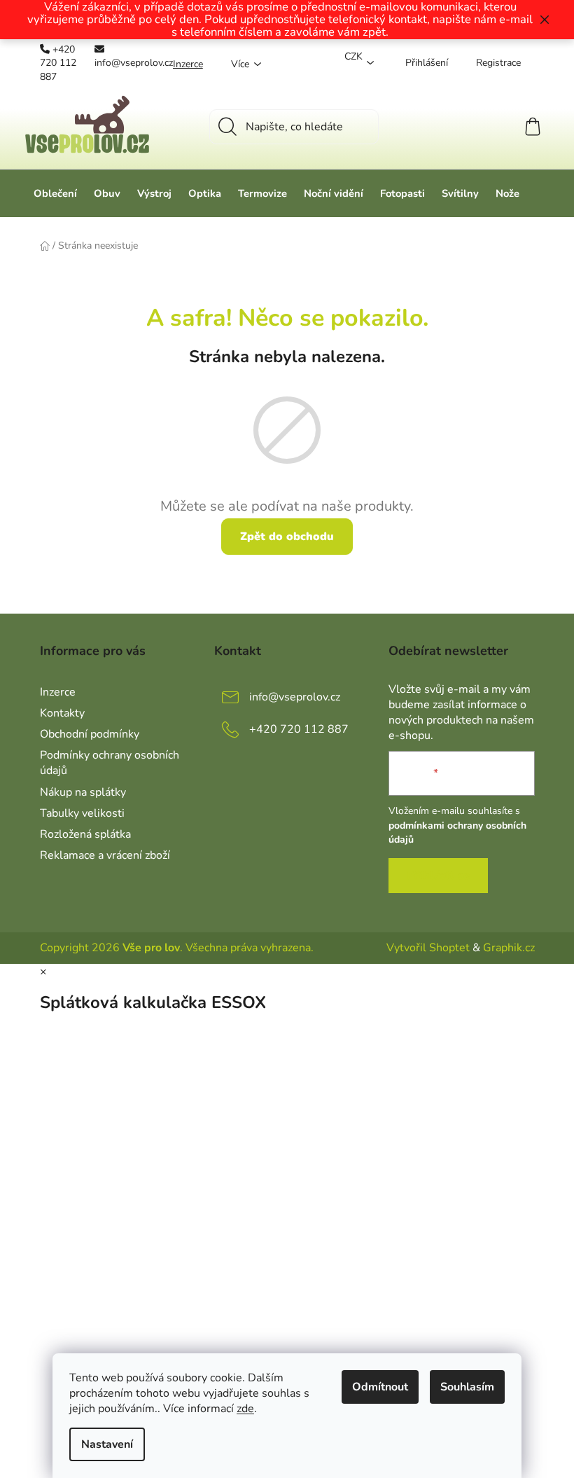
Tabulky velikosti (82, 813)
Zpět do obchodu (287, 536)
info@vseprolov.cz (133, 62)
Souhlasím (467, 1387)
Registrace (498, 62)
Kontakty (62, 713)
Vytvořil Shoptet (428, 947)
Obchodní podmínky (89, 734)
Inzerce (188, 64)
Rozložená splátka (85, 834)
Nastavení (107, 1444)
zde (245, 1408)
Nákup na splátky (83, 792)
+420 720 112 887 (58, 63)
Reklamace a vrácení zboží (105, 855)
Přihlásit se (438, 875)
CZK (353, 56)
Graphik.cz (509, 947)
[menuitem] (55, 193)
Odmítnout (380, 1387)
